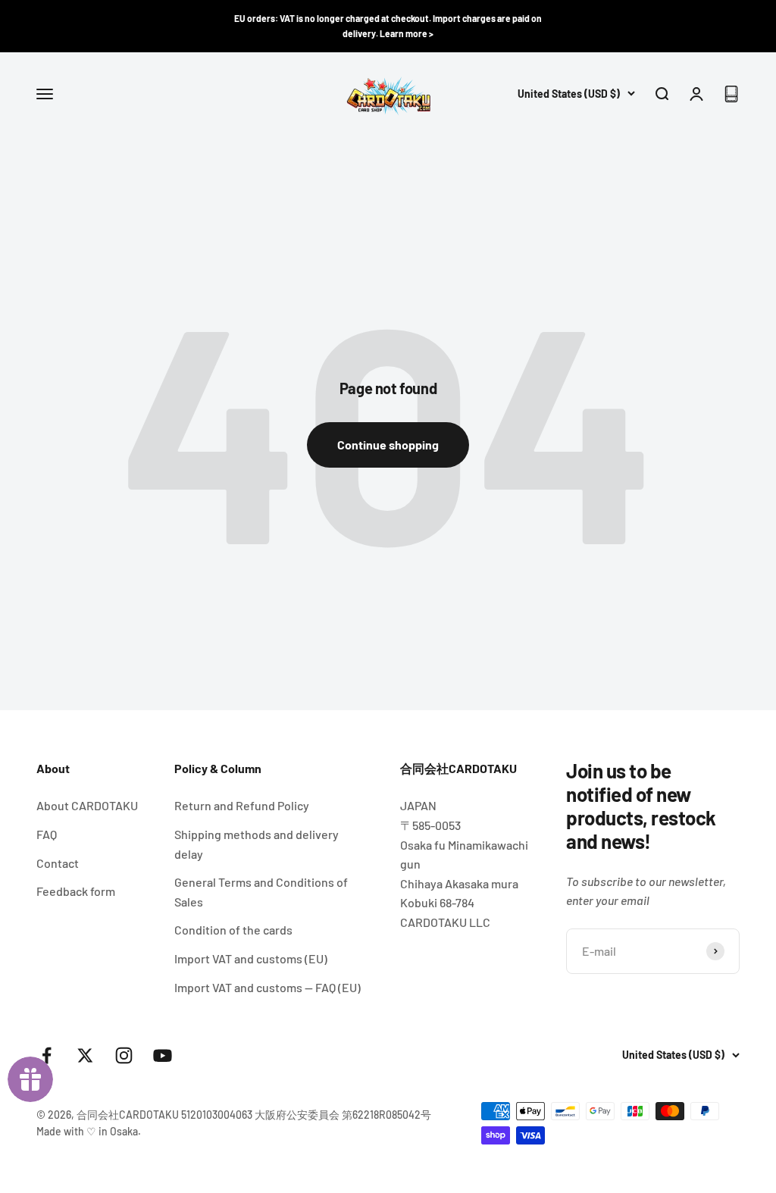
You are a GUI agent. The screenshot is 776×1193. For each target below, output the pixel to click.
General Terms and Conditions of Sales (261, 892)
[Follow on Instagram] (124, 1055)
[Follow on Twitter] (85, 1055)
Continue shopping (388, 444)
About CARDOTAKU (87, 805)
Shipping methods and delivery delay (256, 844)
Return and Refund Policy (241, 805)
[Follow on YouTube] (162, 1055)
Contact (57, 863)
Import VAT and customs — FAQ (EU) (267, 987)
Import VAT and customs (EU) (250, 958)
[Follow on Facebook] (46, 1055)
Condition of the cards (233, 929)
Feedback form (75, 891)
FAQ (46, 834)
